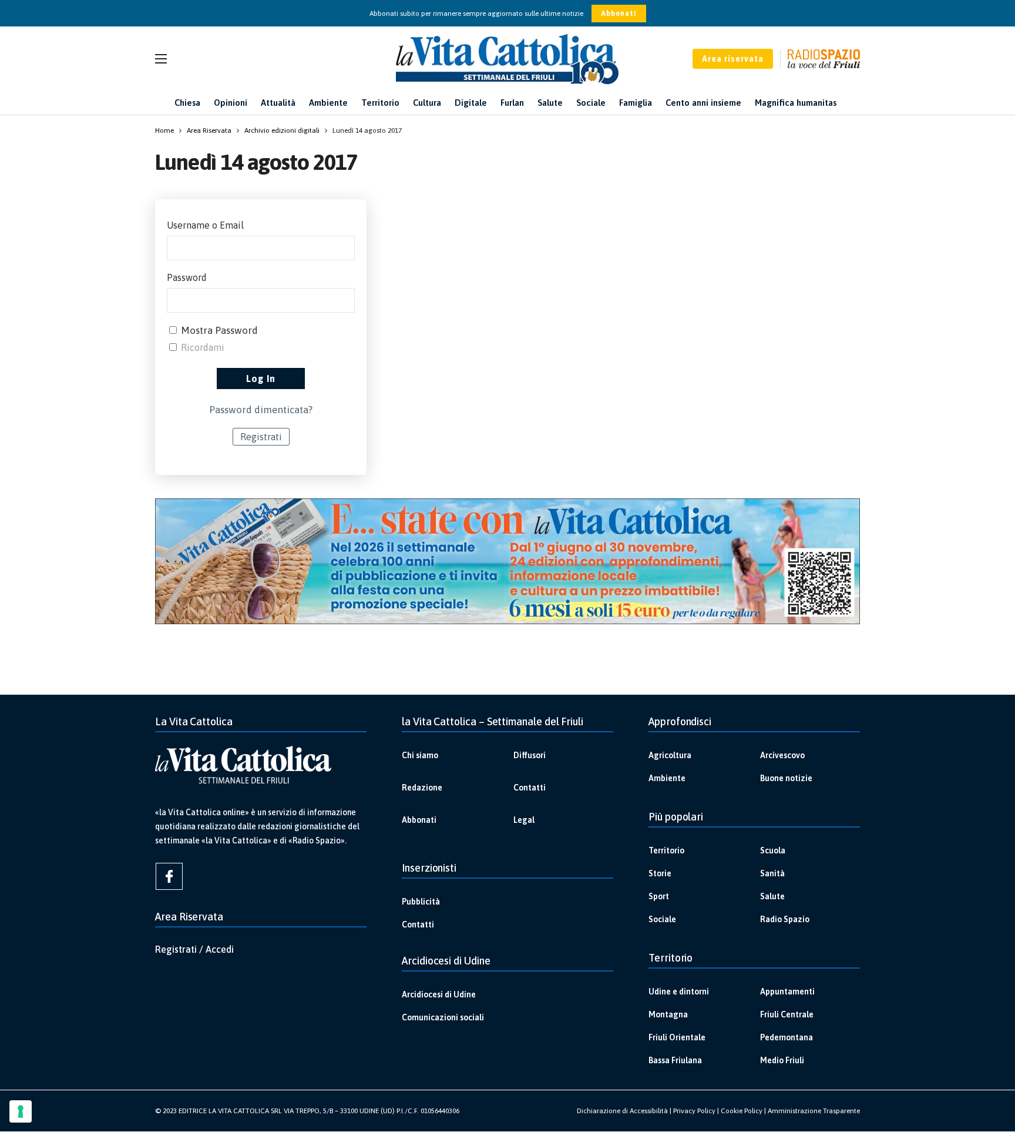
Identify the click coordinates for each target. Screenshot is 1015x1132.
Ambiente (666, 778)
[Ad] (507, 561)
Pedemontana (786, 1037)
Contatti (529, 787)
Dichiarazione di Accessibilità (622, 1111)
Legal (524, 820)
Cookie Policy (741, 1111)
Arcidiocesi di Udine (439, 994)
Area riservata (733, 58)
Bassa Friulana (675, 1060)
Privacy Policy (694, 1111)
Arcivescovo (782, 755)
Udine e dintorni (678, 991)
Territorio (666, 850)
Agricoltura (669, 755)
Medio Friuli (782, 1060)
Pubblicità (421, 901)
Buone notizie (786, 778)
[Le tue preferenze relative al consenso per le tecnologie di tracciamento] (20, 1111)
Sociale (662, 919)
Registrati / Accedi (194, 949)
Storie (659, 873)
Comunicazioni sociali (443, 1017)
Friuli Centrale (787, 1014)
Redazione (422, 787)
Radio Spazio (784, 919)
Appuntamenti (787, 991)
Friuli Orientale (676, 1037)
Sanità (772, 873)
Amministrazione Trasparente (814, 1111)
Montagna (668, 1014)
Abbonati (619, 13)
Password (187, 277)
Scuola (772, 850)
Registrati (261, 436)
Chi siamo (420, 755)
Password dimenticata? (260, 410)
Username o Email (205, 225)
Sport (658, 896)
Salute (772, 896)
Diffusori (529, 755)
